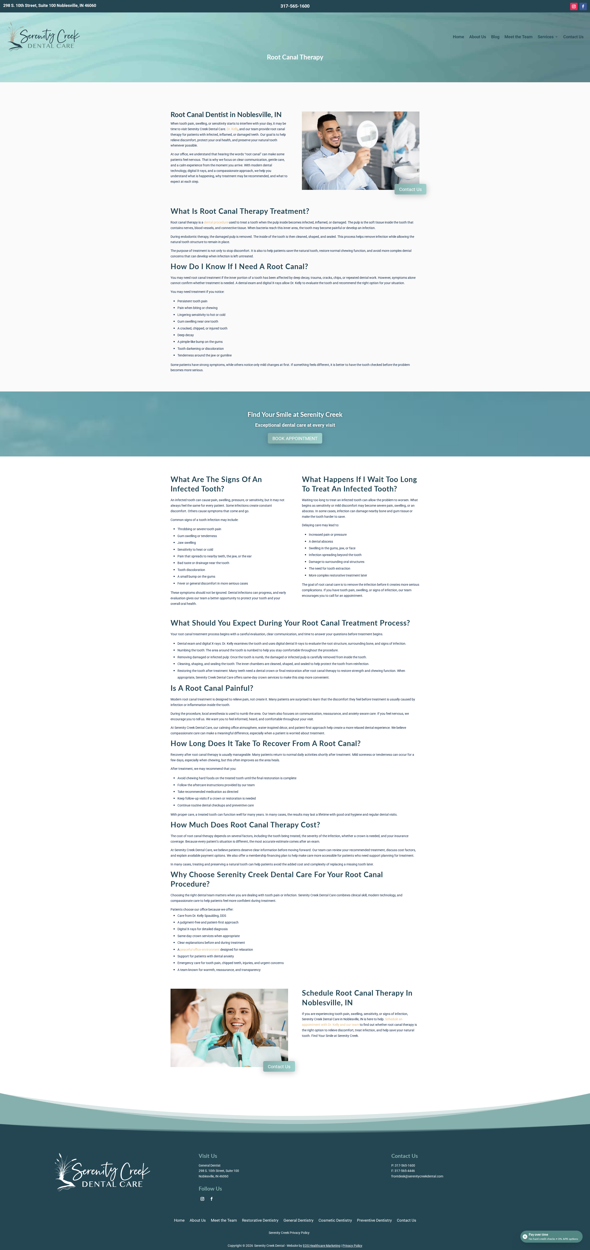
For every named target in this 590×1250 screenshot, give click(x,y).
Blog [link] (495, 36)
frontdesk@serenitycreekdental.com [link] (417, 1176)
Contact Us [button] (410, 189)
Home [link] (458, 36)
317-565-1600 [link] (295, 6)
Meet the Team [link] (518, 36)
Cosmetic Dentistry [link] (335, 1221)
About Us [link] (477, 36)
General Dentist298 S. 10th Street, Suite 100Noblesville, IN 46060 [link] (219, 1171)
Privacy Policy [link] (352, 1245)
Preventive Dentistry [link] (374, 1221)
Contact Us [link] (573, 36)
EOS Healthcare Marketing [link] (321, 1245)
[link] (574, 6)
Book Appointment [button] (295, 438)
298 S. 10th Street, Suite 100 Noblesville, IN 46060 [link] (49, 5)
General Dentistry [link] (298, 1221)
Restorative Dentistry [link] (260, 1221)
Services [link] (546, 36)
